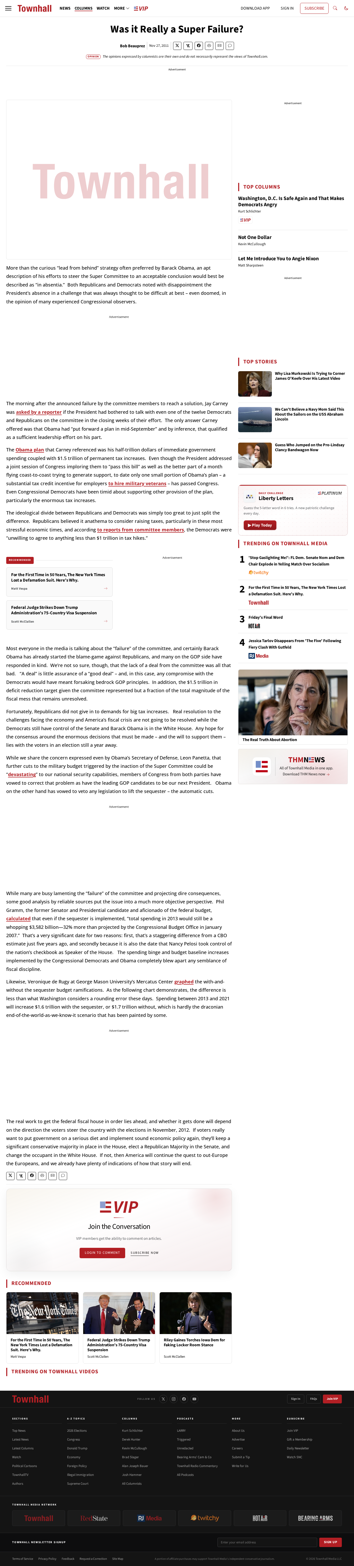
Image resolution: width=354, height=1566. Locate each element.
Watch (16, 1457)
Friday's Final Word (266, 617)
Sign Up (330, 1542)
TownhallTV (20, 1474)
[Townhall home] (30, 1399)
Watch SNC (294, 1457)
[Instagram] (173, 1399)
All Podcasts (185, 1474)
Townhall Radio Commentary (197, 1466)
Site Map (117, 1559)
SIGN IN (287, 8)
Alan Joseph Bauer (135, 1466)
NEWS (65, 8)
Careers (237, 1448)
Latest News (20, 1439)
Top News (18, 1430)
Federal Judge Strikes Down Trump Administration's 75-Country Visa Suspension (118, 1345)
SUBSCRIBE (314, 8)
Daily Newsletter (298, 1448)
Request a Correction (93, 1559)
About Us (238, 1430)
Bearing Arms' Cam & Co (194, 1457)
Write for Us (240, 1466)
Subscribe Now (145, 1252)
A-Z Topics (76, 1419)
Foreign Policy (77, 1466)
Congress (73, 1439)
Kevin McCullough (134, 1448)
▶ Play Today (260, 525)
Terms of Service (22, 1559)
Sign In (295, 1399)
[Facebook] (184, 1399)
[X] (163, 1399)
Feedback (68, 1559)
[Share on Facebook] (199, 46)
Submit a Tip (241, 1457)
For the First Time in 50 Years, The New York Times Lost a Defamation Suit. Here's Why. (41, 1345)
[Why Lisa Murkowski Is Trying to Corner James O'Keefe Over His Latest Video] (255, 384)
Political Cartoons (24, 1466)
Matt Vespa (18, 1356)
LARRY (181, 1430)
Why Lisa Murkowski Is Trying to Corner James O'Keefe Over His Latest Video (310, 376)
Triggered (183, 1439)
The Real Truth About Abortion (270, 739)
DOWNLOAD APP (255, 8)
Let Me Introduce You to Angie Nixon (278, 258)
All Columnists (131, 1483)
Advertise (238, 1439)
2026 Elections (77, 1430)
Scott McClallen (98, 1356)
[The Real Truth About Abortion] (293, 702)
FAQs (313, 1399)
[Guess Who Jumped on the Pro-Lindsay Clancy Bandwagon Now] (255, 455)
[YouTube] (194, 1399)
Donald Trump (77, 1448)
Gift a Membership (299, 1439)
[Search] (335, 8)
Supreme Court (77, 1483)
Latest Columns (22, 1448)
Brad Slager (130, 1457)
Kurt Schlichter (132, 1430)
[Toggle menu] (8, 8)
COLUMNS (84, 8)
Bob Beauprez (132, 46)
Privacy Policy (47, 1559)
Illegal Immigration (80, 1474)
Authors (17, 1483)
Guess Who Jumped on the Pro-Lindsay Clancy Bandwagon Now (309, 448)
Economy (73, 1457)
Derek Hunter (131, 1439)
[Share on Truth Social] (188, 46)
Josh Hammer (132, 1474)
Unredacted (185, 1448)
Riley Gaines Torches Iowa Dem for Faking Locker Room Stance (194, 1342)
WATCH (103, 8)
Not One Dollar (255, 237)
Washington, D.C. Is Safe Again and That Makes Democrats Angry (291, 201)
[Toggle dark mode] (346, 8)
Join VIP (332, 1399)
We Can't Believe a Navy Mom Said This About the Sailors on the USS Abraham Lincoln (309, 414)
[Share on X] (177, 46)
